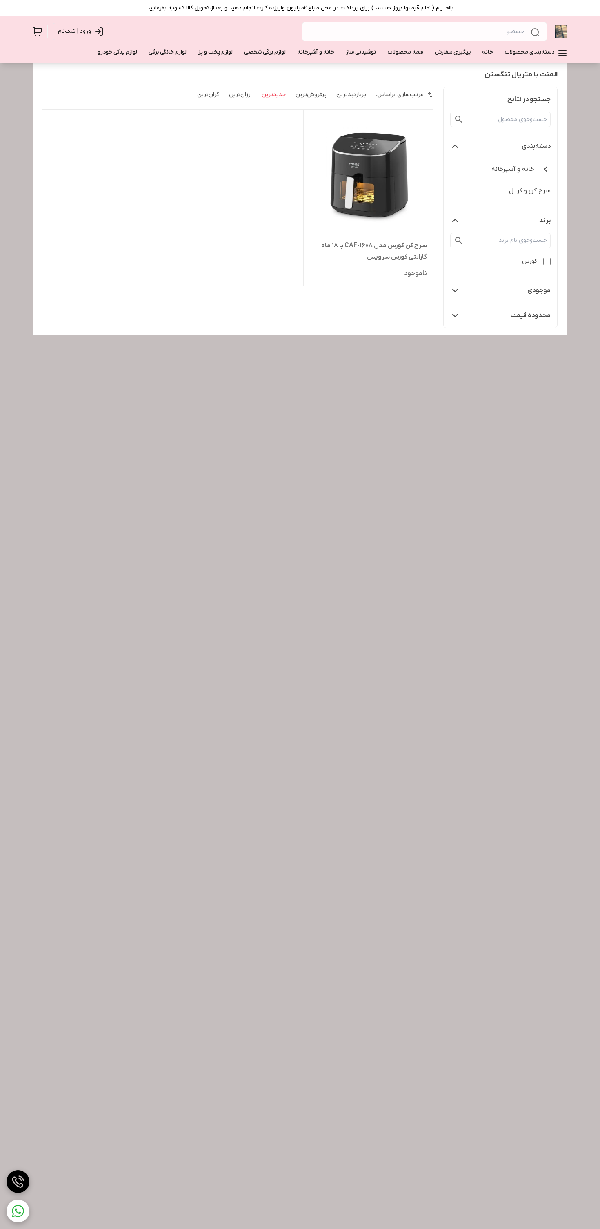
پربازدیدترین (351, 94)
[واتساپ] (18, 1211)
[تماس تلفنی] (18, 1181)
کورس (529, 261)
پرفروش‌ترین (311, 94)
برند (545, 221)
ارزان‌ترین (240, 94)
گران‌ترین (208, 94)
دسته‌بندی (536, 146)
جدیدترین (274, 94)
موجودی (539, 290)
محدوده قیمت (531, 315)
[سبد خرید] (37, 31)
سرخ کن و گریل (530, 191)
